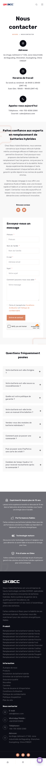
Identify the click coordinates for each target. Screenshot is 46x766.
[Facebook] (18, 210)
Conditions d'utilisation (12, 691)
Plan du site (8, 700)
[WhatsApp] (28, 755)
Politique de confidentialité (14, 694)
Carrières (6, 685)
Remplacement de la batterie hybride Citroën (22, 651)
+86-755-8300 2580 (17, 729)
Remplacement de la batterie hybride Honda (21, 634)
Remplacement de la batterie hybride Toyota (21, 631)
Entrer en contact (16, 318)
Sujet (9, 268)
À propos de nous (10, 668)
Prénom (10, 235)
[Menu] (42, 4)
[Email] (23, 762)
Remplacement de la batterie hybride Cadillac (22, 648)
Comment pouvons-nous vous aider (20, 280)
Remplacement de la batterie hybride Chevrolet (23, 645)
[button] (23, 371)
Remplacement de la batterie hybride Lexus (21, 637)
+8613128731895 (16, 721)
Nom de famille (12, 246)
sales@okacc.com (16, 714)
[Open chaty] (40, 760)
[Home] (8, 762)
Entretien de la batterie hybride (16, 677)
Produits (6, 671)
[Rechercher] (36, 4)
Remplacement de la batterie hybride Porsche (22, 640)
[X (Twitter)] (24, 210)
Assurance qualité (10, 680)
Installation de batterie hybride (16, 674)
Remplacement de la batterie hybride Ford (20, 642)
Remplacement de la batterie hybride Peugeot (22, 654)
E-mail (9, 257)
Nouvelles (7, 682)
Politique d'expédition (12, 697)
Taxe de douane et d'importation (16, 688)
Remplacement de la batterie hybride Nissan (21, 657)
